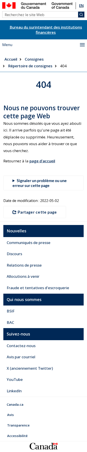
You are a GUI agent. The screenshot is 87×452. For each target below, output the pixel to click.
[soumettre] (81, 14)
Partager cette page (37, 212)
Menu (7, 44)
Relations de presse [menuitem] (24, 265)
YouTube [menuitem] (15, 379)
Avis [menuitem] (10, 414)
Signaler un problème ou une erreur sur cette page (39, 183)
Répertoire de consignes (30, 65)
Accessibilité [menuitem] (17, 435)
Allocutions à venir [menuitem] (23, 276)
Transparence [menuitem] (18, 425)
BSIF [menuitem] (10, 311)
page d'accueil (42, 160)
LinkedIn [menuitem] (14, 390)
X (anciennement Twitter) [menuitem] (30, 368)
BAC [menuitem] (10, 322)
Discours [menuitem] (14, 253)
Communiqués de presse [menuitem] (28, 242)
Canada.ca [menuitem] (15, 404)
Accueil (10, 59)
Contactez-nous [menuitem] (21, 345)
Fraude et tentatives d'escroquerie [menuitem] (38, 287)
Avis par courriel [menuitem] (21, 356)
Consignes (34, 59)
